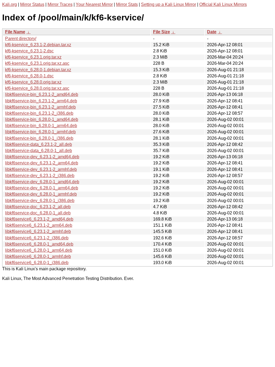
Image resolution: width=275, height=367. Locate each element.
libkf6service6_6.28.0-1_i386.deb (36, 262)
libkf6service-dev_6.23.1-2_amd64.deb (42, 156)
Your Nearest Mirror (94, 4)
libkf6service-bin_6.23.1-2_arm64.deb (41, 101)
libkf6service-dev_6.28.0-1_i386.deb (39, 200)
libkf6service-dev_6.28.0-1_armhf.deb (41, 194)
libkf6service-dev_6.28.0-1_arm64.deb (41, 188)
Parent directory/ (20, 38)
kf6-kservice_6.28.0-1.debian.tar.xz (38, 69)
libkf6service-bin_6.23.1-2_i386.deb (39, 113)
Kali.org (9, 4)
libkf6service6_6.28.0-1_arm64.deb (38, 250)
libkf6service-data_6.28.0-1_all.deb (38, 150)
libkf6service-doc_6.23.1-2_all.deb (38, 206)
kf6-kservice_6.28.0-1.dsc (29, 76)
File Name (15, 32)
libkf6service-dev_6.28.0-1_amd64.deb (42, 181)
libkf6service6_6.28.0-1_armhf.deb (38, 256)
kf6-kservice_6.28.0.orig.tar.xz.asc (37, 88)
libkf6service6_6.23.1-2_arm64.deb (38, 225)
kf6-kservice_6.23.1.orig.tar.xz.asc (37, 63)
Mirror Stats (127, 4)
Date (211, 32)
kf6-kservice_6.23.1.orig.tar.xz (33, 57)
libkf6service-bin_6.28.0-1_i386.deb (39, 138)
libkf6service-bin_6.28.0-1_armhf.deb (40, 131)
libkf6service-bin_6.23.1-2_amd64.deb (41, 94)
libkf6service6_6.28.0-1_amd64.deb (39, 244)
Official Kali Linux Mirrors (223, 4)
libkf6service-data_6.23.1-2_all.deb (38, 144)
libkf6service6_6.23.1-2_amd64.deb (39, 219)
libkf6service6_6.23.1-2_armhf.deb (38, 231)
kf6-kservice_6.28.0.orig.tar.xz (33, 82)
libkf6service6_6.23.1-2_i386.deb (36, 238)
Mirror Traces (60, 4)
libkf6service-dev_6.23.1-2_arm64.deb (41, 163)
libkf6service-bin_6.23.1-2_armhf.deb (40, 107)
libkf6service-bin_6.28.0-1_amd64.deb (41, 119)
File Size (161, 32)
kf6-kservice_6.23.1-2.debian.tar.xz (38, 44)
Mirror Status (32, 4)
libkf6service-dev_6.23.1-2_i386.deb (39, 175)
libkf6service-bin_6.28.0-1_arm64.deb (41, 125)
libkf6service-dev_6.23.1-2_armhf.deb (41, 169)
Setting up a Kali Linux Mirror (168, 4)
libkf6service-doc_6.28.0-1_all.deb (38, 213)
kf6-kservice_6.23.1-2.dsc (29, 51)
